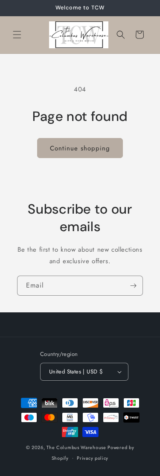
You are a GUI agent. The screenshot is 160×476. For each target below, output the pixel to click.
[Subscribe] (133, 286)
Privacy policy (92, 458)
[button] (17, 34)
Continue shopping (80, 148)
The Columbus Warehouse (77, 447)
